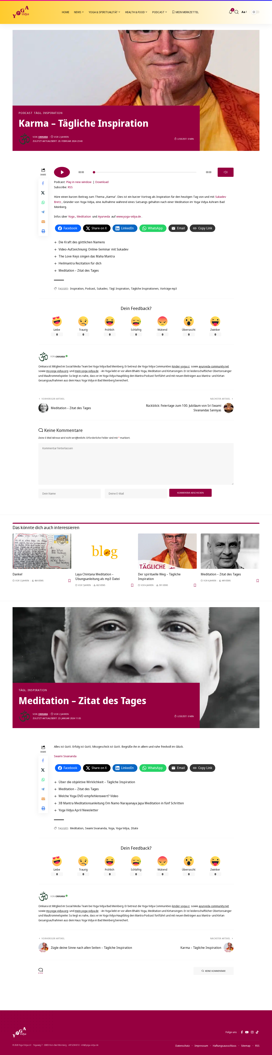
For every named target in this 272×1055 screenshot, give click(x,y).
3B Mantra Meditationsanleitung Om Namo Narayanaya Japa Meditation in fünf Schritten (121, 803)
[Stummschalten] (226, 172)
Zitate (134, 828)
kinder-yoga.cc (181, 366)
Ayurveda (104, 216)
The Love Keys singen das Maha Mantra (87, 256)
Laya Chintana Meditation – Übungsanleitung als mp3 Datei (97, 576)
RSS (70, 187)
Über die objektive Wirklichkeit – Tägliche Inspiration (97, 782)
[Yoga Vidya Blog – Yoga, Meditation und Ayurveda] (19, 1032)
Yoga (71, 216)
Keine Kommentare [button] (215, 970)
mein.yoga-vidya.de (87, 371)
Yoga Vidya (122, 828)
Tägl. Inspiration (48, 113)
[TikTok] (257, 1032)
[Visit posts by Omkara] (24, 139)
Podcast (25, 113)
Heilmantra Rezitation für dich (80, 263)
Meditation (84, 216)
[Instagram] (252, 1032)
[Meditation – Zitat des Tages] (230, 551)
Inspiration (77, 288)
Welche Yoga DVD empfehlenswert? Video (88, 796)
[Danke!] (42, 551)
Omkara (43, 136)
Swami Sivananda (65, 756)
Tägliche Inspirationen (145, 288)
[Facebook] (242, 1032)
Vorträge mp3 (168, 288)
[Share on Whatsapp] (43, 202)
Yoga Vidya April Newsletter (78, 810)
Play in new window (78, 182)
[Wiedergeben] (62, 172)
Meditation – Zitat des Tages (79, 270)
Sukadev (102, 288)
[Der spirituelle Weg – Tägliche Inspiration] (167, 551)
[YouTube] (246, 1032)
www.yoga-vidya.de (128, 216)
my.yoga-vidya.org (57, 371)
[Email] (43, 221)
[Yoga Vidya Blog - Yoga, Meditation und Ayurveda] (21, 12)
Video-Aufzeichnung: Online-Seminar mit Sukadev (93, 249)
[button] (237, 12)
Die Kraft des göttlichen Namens (82, 242)
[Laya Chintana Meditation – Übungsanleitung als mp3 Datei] (104, 551)
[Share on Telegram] (43, 212)
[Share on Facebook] (43, 183)
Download (102, 182)
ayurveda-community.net (214, 366)
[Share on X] (43, 193)
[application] (144, 171)
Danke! (17, 574)
